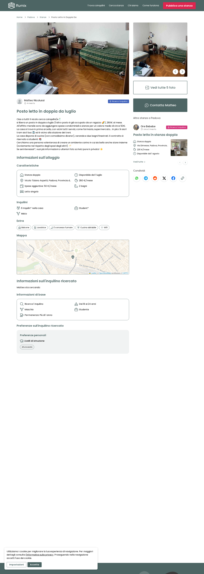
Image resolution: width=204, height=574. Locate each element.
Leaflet (93, 273)
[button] (72, 256)
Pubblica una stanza (179, 5)
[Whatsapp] (136, 178)
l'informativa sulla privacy (39, 554)
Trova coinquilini (96, 5)
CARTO (125, 273)
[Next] (185, 162)
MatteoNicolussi (34, 100)
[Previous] (180, 162)
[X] (164, 178)
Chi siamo (133, 5)
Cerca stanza (116, 5)
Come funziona (151, 5)
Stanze (43, 17)
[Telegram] (145, 178)
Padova (31, 17)
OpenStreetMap (105, 273)
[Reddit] (155, 178)
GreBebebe (148, 126)
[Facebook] (173, 178)
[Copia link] (182, 178)
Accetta (34, 564)
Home (19, 17)
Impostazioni (16, 564)
